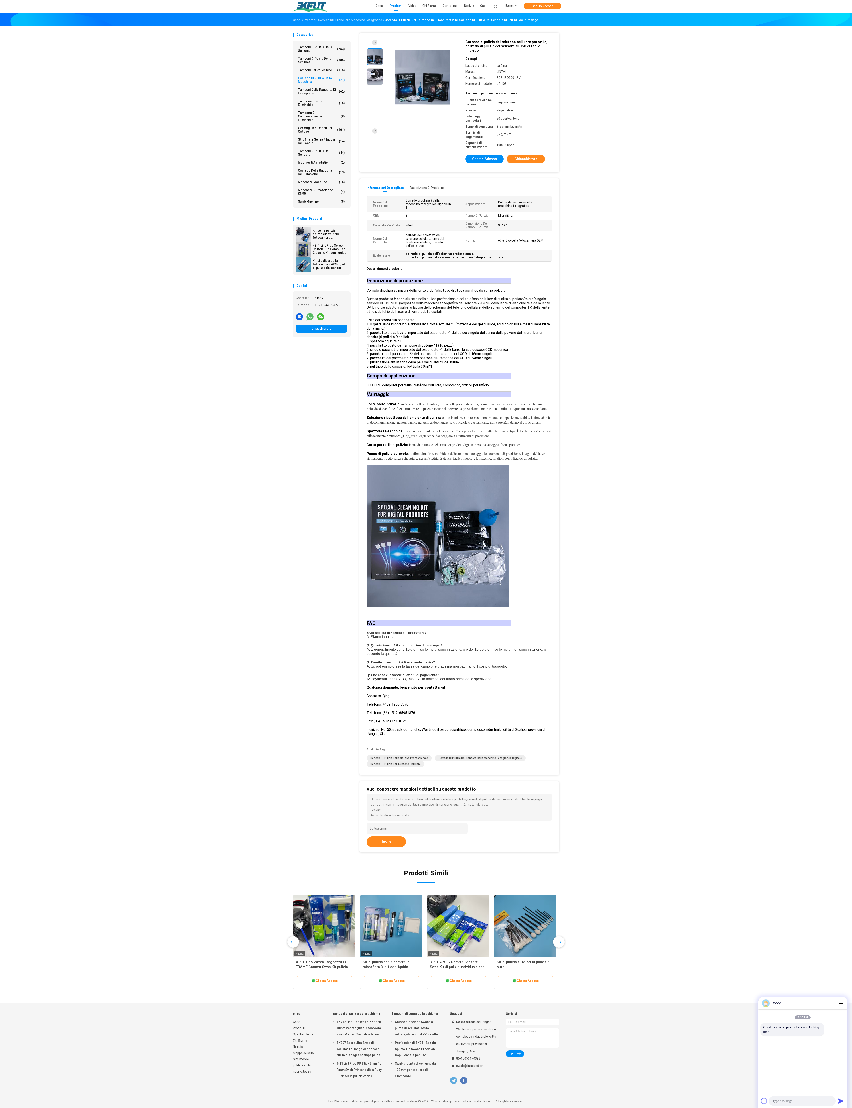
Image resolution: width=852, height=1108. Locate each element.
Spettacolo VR (303, 1034)
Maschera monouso (321, 182)
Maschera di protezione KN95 (321, 191)
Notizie (298, 1047)
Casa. (297, 1022)
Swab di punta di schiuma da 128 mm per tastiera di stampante (415, 1070)
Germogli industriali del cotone (321, 129)
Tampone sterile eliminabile (321, 103)
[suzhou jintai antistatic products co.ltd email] (299, 316)
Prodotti (299, 1028)
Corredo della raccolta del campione (321, 172)
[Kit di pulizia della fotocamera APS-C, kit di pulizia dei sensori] (303, 264)
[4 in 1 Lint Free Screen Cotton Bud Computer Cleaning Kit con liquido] (303, 249)
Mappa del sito (303, 1053)
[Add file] (764, 1101)
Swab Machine (321, 201)
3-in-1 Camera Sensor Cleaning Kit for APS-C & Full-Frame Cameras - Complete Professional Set (525, 967)
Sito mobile (301, 1059)
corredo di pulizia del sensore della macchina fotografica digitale (480, 758)
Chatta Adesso (542, 6)
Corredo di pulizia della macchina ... (321, 79)
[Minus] (841, 1003)
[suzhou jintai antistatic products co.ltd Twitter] (453, 1080)
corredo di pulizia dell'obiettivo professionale (399, 758)
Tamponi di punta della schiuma (321, 60)
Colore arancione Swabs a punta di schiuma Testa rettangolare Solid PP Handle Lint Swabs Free (416, 1028)
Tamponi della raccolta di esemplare (321, 91)
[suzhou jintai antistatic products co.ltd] (310, 6)
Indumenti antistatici (321, 162)
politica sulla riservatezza (302, 1068)
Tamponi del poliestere (321, 70)
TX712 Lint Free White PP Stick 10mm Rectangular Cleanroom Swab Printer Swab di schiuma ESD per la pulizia (358, 1028)
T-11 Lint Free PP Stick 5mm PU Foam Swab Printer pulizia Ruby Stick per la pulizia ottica (359, 1070)
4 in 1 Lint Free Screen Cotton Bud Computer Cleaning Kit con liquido (330, 249)
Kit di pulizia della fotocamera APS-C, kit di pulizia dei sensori (329, 264)
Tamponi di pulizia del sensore (321, 152)
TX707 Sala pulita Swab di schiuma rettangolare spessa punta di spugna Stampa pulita (358, 1049)
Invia (386, 841)
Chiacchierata (321, 328)
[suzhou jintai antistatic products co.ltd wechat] (320, 316)
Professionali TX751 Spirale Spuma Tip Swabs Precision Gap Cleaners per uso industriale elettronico (415, 1049)
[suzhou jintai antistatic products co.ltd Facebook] (463, 1080)
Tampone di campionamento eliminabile (321, 116)
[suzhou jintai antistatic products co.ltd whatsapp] (310, 316)
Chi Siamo (300, 1040)
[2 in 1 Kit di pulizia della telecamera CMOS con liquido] (324, 926)
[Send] (840, 1101)
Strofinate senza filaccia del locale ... (321, 141)
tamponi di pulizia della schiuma (321, 48)
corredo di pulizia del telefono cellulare (395, 764)
